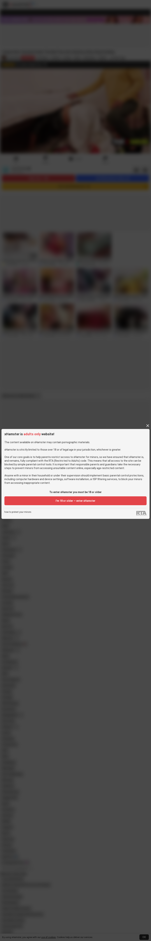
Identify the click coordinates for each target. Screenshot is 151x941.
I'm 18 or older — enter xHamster (75, 500)
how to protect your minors (17, 512)
